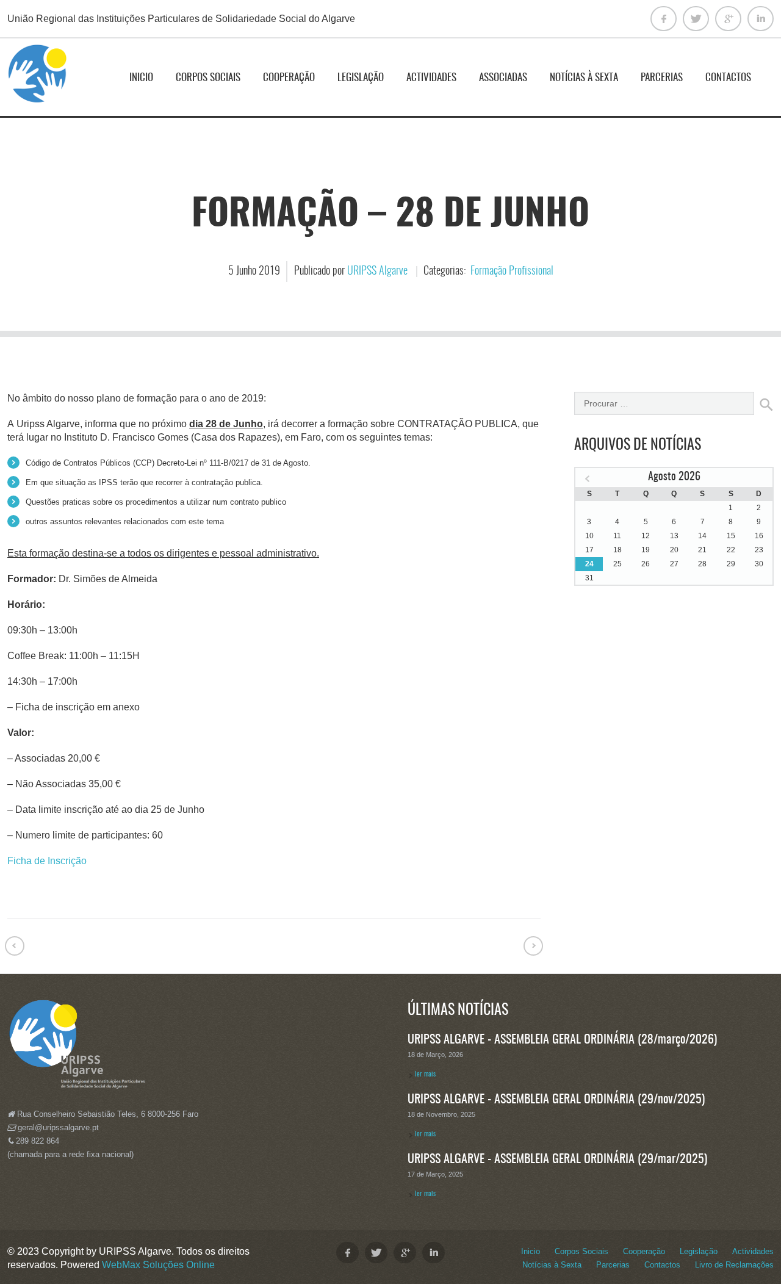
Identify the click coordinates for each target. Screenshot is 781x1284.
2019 (269, 271)
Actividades (431, 78)
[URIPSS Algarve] (37, 79)
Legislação (360, 78)
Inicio (141, 78)
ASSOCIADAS (503, 78)
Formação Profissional (511, 271)
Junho (247, 271)
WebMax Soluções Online (158, 1265)
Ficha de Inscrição (47, 861)
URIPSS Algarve (377, 271)
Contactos (728, 78)
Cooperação (289, 78)
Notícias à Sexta (584, 78)
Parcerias (662, 78)
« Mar (587, 479)
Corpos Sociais (208, 78)
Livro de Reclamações (734, 1264)
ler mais (425, 1074)
